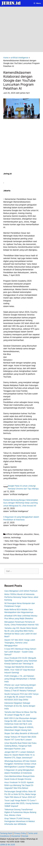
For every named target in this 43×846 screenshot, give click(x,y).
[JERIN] (11, 3)
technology (16, 537)
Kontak (25, 836)
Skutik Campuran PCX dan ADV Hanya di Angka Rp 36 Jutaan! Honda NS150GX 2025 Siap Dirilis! (21, 697)
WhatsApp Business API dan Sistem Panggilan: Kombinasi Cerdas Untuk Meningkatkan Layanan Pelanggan (20, 764)
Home (6, 58)
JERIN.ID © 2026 (7, 844)
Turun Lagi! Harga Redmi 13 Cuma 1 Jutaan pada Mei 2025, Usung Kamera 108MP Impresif (21, 803)
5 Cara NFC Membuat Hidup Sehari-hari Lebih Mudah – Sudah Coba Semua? (20, 652)
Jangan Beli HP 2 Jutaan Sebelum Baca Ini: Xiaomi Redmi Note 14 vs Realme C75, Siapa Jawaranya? (19, 755)
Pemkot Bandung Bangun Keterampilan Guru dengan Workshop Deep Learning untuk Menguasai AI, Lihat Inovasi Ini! (20, 503)
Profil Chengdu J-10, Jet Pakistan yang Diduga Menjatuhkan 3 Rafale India (20, 679)
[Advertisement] (21, 29)
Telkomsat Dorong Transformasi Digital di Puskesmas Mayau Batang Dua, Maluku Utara (20, 812)
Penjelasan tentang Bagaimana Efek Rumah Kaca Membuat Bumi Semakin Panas (20, 554)
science (6, 537)
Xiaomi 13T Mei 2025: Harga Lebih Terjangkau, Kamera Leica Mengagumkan (19, 643)
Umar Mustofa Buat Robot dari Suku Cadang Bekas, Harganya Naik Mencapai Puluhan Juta (20, 746)
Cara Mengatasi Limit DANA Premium (20, 591)
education (28, 534)
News (36, 534)
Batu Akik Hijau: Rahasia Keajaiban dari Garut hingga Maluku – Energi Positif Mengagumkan (21, 544)
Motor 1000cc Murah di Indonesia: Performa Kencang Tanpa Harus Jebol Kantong (21, 597)
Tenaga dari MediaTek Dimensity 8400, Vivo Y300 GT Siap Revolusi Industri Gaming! (19, 670)
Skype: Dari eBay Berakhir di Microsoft (21, 733)
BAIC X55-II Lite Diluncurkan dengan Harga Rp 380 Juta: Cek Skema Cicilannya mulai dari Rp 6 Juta (20, 721)
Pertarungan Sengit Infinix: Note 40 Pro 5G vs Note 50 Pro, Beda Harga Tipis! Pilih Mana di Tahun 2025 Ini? (20, 794)
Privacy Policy (20, 833)
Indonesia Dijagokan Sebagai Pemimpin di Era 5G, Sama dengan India (19, 706)
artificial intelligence (19, 58)
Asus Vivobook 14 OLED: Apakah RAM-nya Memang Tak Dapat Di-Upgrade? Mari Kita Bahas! (19, 785)
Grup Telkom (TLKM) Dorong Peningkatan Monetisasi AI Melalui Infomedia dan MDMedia (19, 821)
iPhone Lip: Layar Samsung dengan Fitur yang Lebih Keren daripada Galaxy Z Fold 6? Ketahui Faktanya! (20, 688)
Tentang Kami (6, 833)
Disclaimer (15, 836)
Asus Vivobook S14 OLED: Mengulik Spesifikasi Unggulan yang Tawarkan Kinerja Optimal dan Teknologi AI (20, 661)
